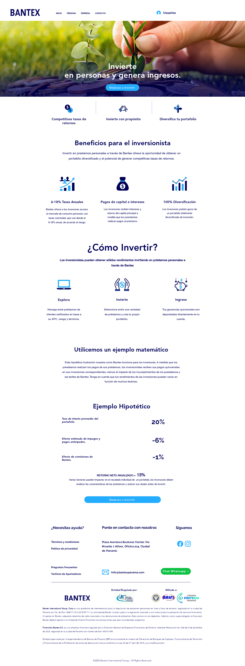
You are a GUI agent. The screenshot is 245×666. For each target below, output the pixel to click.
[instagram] (188, 544)
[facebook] (180, 544)
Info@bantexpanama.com (127, 572)
